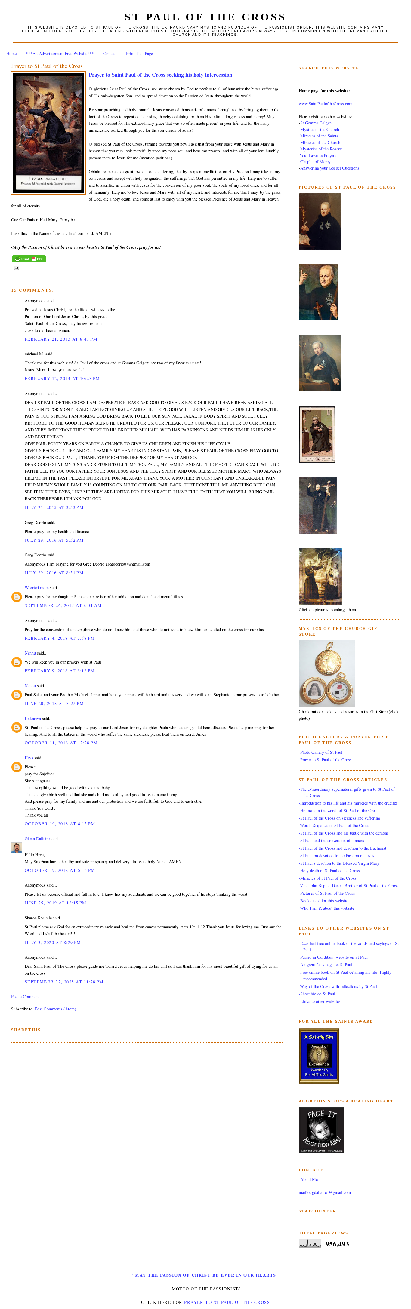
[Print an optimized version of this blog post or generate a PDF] (29, 262)
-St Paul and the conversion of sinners (331, 840)
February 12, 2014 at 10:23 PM (62, 378)
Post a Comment (25, 996)
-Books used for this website (323, 900)
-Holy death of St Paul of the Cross (329, 870)
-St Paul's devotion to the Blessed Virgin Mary (339, 863)
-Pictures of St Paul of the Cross (327, 893)
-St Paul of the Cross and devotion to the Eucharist (342, 848)
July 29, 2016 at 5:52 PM (54, 540)
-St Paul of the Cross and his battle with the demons (344, 833)
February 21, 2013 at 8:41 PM (61, 339)
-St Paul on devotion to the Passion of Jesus (336, 855)
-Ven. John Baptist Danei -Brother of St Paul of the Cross (349, 885)
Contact (109, 53)
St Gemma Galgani (316, 123)
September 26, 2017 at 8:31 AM (63, 605)
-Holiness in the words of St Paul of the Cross (339, 810)
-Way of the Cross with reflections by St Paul (338, 986)
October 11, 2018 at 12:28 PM (61, 743)
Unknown (33, 718)
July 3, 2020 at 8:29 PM (53, 942)
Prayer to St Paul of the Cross (47, 66)
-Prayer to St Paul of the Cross (325, 759)
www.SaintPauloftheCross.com (325, 103)
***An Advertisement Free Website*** (60, 53)
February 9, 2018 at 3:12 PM (60, 670)
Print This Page (139, 53)
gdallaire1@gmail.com (331, 1192)
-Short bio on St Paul (317, 994)
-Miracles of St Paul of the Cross (327, 878)
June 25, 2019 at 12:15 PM (56, 903)
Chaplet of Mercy (315, 161)
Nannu (30, 653)
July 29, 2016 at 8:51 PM (54, 572)
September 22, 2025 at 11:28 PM (64, 982)
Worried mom (37, 587)
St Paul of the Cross (205, 17)
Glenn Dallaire (37, 839)
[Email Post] (16, 268)
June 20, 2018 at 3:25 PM (54, 703)
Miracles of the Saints (319, 136)
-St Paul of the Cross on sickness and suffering (339, 818)
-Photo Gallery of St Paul (320, 752)
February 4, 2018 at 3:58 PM (60, 638)
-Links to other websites (320, 1001)
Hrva (29, 758)
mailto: (305, 1192)
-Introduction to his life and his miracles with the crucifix (348, 803)
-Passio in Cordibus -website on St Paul (333, 957)
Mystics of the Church (319, 129)
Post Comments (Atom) (55, 1009)
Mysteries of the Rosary (321, 149)
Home (11, 53)
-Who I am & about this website (326, 908)
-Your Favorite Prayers (317, 155)
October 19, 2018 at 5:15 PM (60, 870)
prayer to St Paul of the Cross (227, 1302)
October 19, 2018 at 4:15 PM (60, 823)
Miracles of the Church (320, 142)
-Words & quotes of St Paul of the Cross (334, 825)
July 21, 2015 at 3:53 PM (54, 507)
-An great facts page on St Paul (325, 964)
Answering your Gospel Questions (329, 168)
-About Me (308, 1179)
